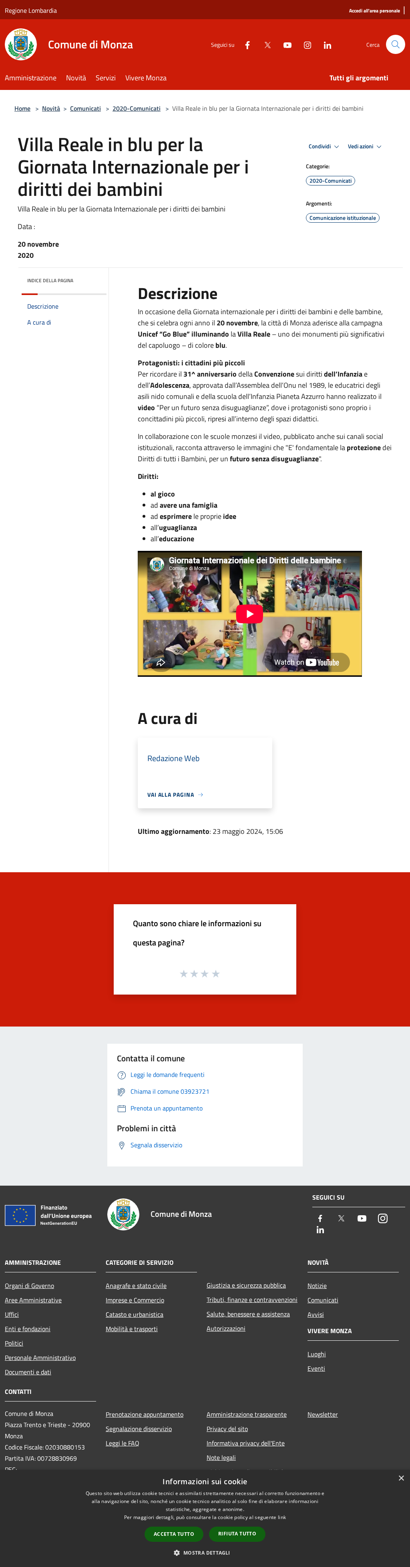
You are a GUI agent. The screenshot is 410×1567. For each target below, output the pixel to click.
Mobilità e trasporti (132, 1329)
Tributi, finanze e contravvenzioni (252, 1299)
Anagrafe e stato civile (136, 1285)
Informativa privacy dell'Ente (246, 1443)
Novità (51, 108)
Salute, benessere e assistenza (248, 1314)
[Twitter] (264, 44)
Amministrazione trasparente (247, 1414)
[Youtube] (284, 44)
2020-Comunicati (137, 108)
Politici (14, 1343)
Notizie (317, 1285)
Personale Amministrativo (40, 1357)
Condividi (320, 146)
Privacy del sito (227, 1428)
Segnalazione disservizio (139, 1428)
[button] (205, 1552)
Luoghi (317, 1354)
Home (22, 108)
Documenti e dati (28, 1372)
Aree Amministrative (33, 1300)
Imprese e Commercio (135, 1300)
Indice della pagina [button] (50, 280)
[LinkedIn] (324, 44)
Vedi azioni (361, 146)
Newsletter (323, 1414)
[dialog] (205, 1518)
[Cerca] (395, 44)
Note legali (221, 1457)
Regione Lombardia (31, 10)
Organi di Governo (29, 1285)
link (282, 1517)
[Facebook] (244, 44)
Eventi (316, 1368)
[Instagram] (304, 44)
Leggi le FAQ (122, 1443)
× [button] (401, 1478)
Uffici (12, 1314)
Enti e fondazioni (27, 1329)
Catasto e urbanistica (134, 1314)
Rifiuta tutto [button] (237, 1533)
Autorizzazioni (226, 1328)
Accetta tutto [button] (174, 1534)
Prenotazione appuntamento (144, 1414)
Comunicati (85, 108)
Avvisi (316, 1314)
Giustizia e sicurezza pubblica (246, 1285)
